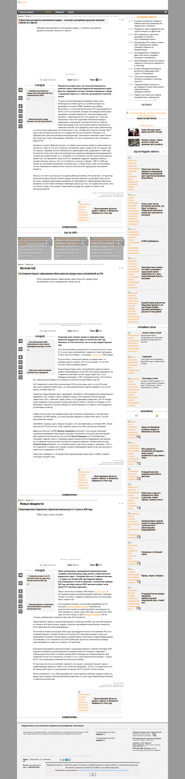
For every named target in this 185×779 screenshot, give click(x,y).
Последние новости (147, 16)
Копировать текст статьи (20, 126)
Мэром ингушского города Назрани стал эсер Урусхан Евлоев (39, 120)
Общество (60, 12)
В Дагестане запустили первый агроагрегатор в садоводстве (39, 371)
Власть (48, 12)
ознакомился (96, 355)
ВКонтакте (66, 759)
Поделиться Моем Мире (20, 98)
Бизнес (71, 12)
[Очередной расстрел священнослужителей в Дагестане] (134, 474)
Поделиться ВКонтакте (20, 90)
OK (92, 774)
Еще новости (147, 104)
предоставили (100, 591)
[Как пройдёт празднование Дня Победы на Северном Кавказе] (134, 576)
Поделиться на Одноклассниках (20, 106)
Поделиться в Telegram (20, 121)
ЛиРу (69, 759)
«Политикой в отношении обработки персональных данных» (104, 770)
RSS (61, 759)
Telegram (63, 759)
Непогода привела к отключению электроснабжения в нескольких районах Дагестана (40, 606)
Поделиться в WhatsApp (20, 111)
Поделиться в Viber (20, 116)
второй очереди (92, 614)
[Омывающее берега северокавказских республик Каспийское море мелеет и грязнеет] (134, 342)
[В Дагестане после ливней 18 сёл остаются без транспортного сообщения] (134, 553)
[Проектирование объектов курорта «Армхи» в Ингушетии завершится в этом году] (84, 211)
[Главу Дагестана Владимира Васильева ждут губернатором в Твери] (134, 365)
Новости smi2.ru (147, 125)
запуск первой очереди (78, 607)
